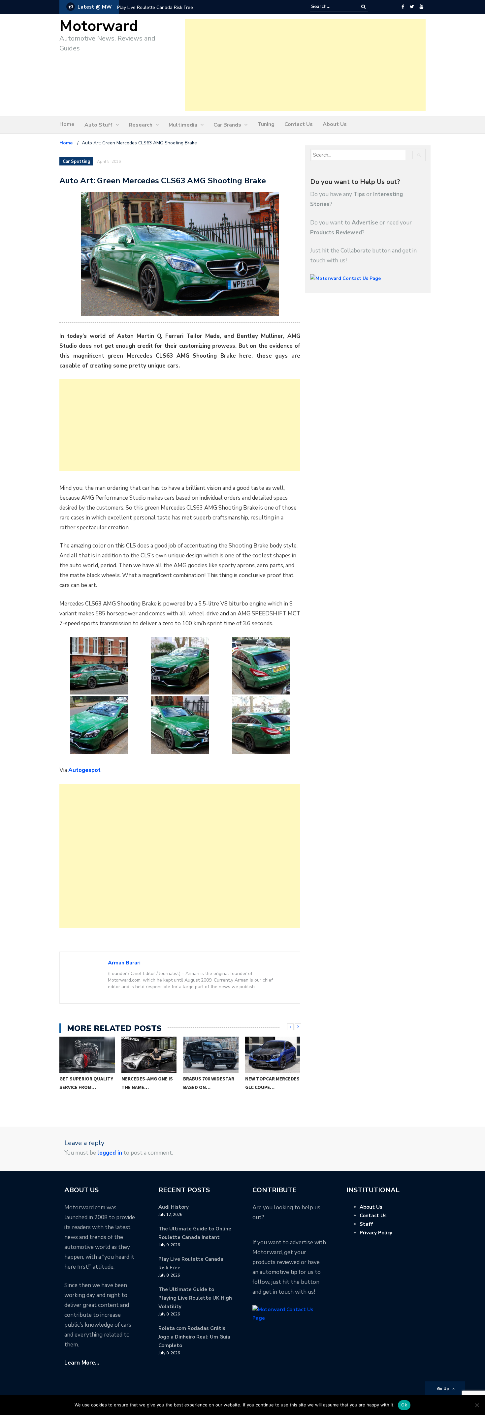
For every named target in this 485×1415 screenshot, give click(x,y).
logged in (109, 1153)
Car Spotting (76, 161)
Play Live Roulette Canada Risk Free (155, 7)
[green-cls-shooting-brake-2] (179, 665)
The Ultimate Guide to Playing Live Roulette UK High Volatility (195, 1298)
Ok (404, 1404)
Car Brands (227, 125)
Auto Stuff (98, 125)
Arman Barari (124, 962)
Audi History (173, 1207)
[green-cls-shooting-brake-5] (179, 725)
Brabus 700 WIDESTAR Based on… (208, 1083)
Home (67, 124)
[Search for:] (331, 6)
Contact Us (298, 124)
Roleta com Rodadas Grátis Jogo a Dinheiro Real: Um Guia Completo (194, 1337)
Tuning (266, 124)
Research (140, 125)
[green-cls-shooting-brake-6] (260, 725)
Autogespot (84, 770)
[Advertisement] (305, 65)
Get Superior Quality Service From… (86, 1083)
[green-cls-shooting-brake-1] (99, 665)
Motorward (98, 26)
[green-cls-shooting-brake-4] (99, 725)
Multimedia (183, 125)
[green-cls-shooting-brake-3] (260, 665)
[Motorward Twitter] (411, 7)
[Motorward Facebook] (402, 7)
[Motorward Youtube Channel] (421, 7)
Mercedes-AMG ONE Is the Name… (147, 1083)
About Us (335, 124)
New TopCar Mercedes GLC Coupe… (272, 1083)
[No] (476, 1405)
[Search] (363, 6)
